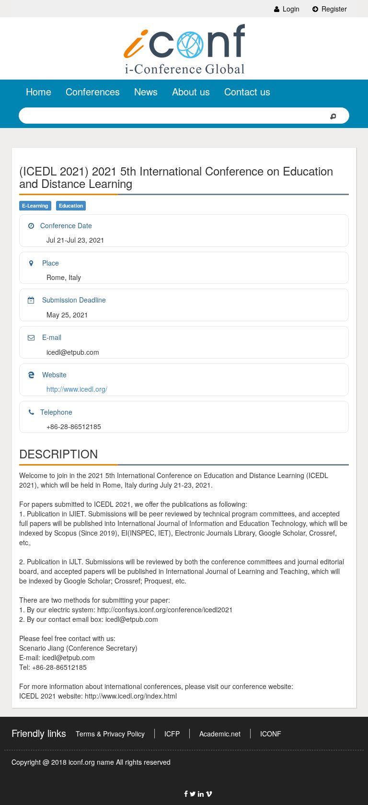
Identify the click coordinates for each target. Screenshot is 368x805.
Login (290, 8)
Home (38, 91)
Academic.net (220, 733)
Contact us (247, 91)
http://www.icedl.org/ (76, 389)
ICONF (270, 733)
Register (333, 8)
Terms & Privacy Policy (110, 733)
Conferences (93, 91)
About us (191, 91)
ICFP (172, 733)
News (146, 91)
